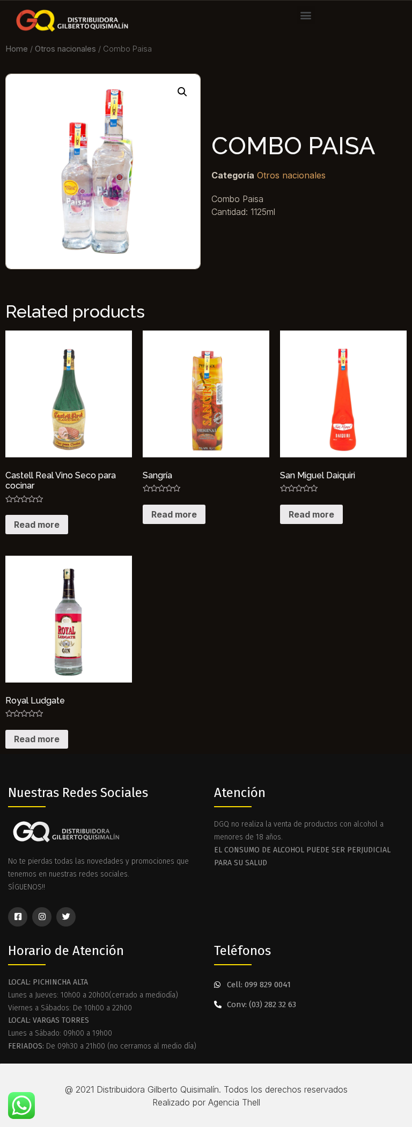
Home (16, 49)
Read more (37, 524)
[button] (306, 15)
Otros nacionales (65, 49)
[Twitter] (66, 917)
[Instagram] (42, 917)
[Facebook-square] (17, 917)
